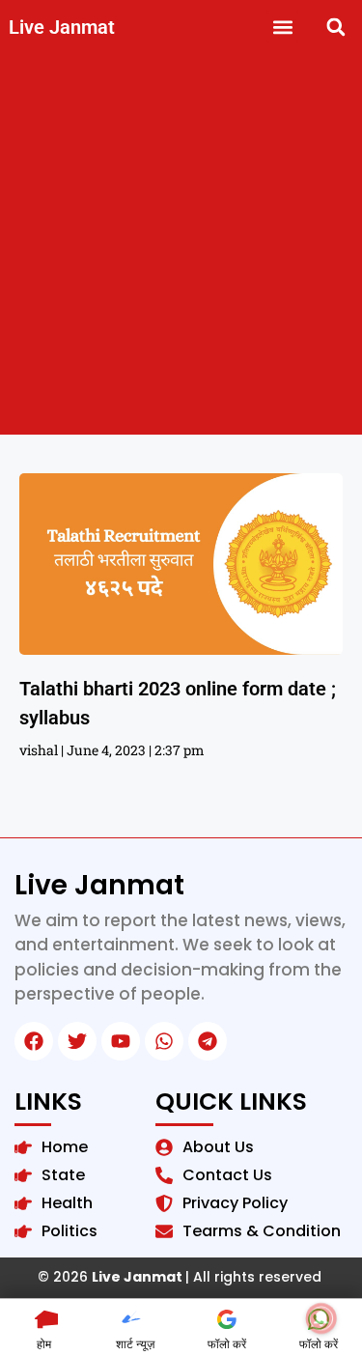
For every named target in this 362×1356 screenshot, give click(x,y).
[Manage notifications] (321, 1318)
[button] (282, 26)
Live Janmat (62, 27)
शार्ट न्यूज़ (135, 1344)
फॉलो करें (227, 1344)
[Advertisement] (181, 244)
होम (44, 1344)
